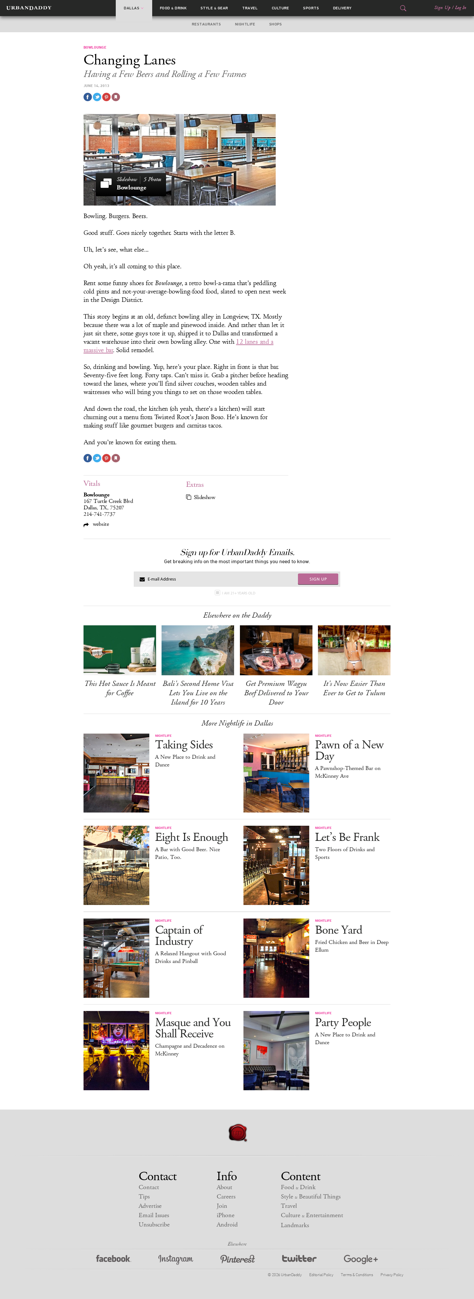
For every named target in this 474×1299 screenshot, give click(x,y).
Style (214, 8)
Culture (280, 8)
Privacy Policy (391, 1274)
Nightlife (245, 24)
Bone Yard (338, 930)
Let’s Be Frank (347, 837)
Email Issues (154, 1215)
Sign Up (442, 8)
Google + (361, 1260)
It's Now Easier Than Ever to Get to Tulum (354, 688)
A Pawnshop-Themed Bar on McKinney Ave (347, 772)
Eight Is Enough (191, 837)
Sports (311, 8)
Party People (343, 1023)
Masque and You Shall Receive (193, 1028)
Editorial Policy (321, 1274)
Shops (275, 24)
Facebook (113, 1260)
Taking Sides (183, 745)
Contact (149, 1187)
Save (106, 97)
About (224, 1187)
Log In (460, 8)
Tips (144, 1196)
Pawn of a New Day (349, 750)
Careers (226, 1196)
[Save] (116, 97)
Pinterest (237, 1260)
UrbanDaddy (28, 8)
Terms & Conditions (357, 1274)
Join (222, 1206)
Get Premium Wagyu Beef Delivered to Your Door (276, 692)
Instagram (175, 1260)
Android (227, 1224)
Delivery (342, 8)
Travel (250, 8)
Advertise (150, 1206)
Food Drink (173, 8)
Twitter (299, 1260)
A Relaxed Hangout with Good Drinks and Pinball (190, 957)
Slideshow (204, 497)
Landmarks (295, 1225)
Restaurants (206, 24)
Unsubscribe (154, 1224)
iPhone (225, 1215)
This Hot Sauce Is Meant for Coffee (119, 688)
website (100, 524)
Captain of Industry (178, 935)
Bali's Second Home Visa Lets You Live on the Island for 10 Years (198, 692)
